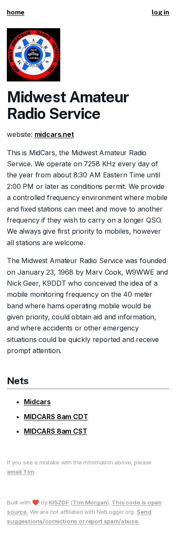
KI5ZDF (59, 502)
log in (160, 12)
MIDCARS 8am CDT (56, 416)
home (15, 12)
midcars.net (54, 134)
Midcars (37, 401)
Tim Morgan (90, 502)
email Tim (20, 471)
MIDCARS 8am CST (55, 431)
